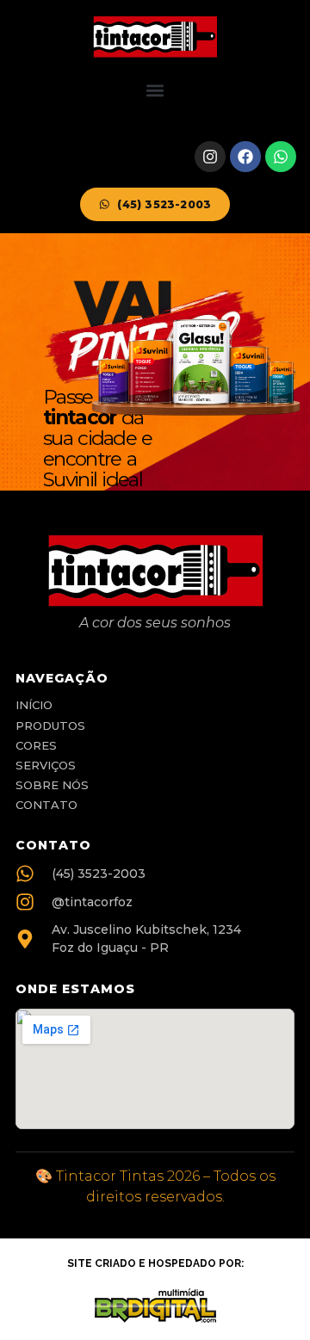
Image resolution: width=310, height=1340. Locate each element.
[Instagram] (210, 156)
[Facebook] (245, 156)
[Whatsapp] (280, 156)
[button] (155, 91)
